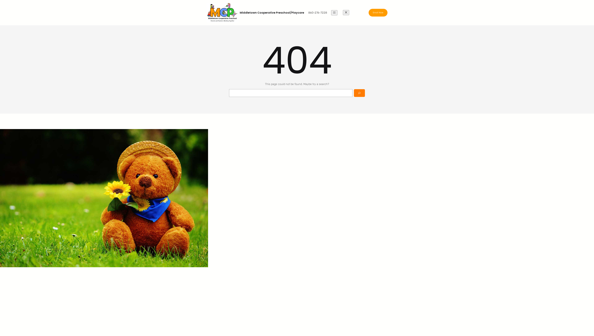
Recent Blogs (314, 292)
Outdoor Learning (270, 280)
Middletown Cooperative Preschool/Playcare (272, 13)
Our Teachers (314, 286)
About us (311, 280)
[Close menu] (346, 12)
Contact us (313, 298)
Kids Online (266, 298)
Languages (266, 292)
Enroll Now (378, 12)
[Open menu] (334, 12)
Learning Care (268, 286)
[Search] (359, 93)
